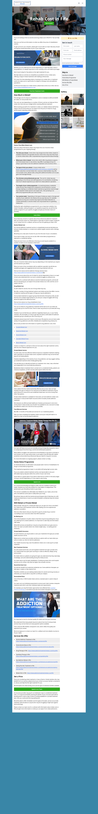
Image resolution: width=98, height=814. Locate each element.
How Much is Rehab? (67, 75)
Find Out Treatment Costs (37, 91)
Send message (73, 66)
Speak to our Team (37, 689)
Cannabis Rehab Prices (22, 339)
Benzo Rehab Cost (21, 342)
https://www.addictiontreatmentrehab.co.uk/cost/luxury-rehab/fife (35, 169)
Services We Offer (67, 82)
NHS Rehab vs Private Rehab (70, 80)
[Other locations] (78, 3)
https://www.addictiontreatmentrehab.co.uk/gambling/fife (32, 656)
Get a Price (65, 85)
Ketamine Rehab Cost (22, 331)
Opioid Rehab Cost (21, 335)
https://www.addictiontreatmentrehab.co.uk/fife (40, 673)
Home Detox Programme (69, 77)
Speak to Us (37, 482)
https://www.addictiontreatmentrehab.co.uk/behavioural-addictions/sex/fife (37, 662)
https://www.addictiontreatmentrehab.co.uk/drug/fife (43, 650)
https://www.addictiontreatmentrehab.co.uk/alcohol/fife (31, 641)
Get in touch (49, 23)
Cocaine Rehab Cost (21, 327)
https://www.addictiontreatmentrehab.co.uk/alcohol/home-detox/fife (35, 647)
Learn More (37, 215)
